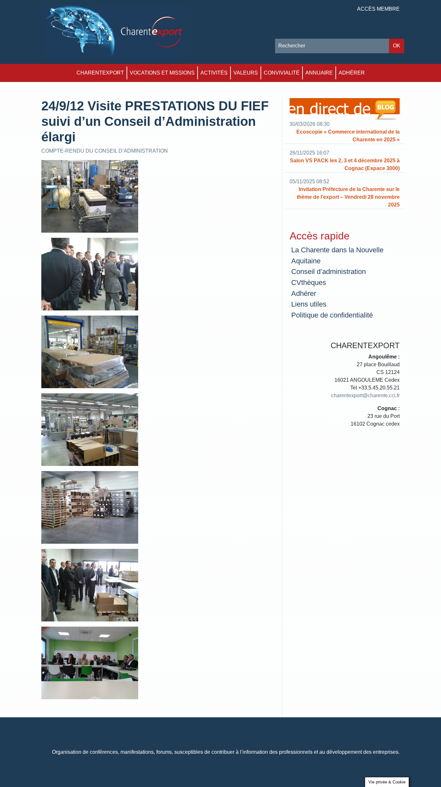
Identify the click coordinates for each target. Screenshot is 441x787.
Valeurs (245, 73)
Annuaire (319, 73)
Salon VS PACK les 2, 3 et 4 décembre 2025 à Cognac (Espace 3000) (345, 164)
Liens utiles (308, 304)
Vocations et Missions (162, 73)
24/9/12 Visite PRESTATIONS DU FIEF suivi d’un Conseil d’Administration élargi (155, 121)
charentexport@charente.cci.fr (365, 395)
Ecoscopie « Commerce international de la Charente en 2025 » (348, 135)
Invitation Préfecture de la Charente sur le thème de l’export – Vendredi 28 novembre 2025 (348, 197)
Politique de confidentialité (332, 315)
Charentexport (100, 73)
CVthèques (308, 282)
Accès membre (378, 9)
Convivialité (282, 73)
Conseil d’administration (328, 271)
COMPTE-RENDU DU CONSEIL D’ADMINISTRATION (104, 151)
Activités (214, 73)
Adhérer (352, 73)
